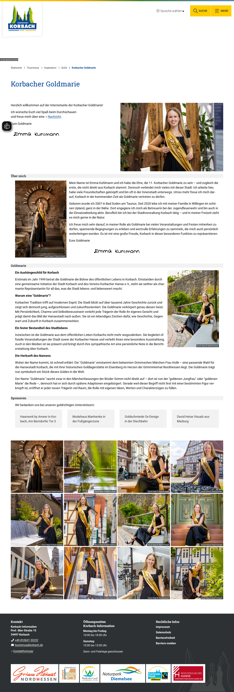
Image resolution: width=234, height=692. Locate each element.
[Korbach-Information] (44, 636)
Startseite (16, 67)
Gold (64, 67)
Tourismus (33, 67)
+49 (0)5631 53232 (24, 640)
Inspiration (50, 67)
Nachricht (54, 116)
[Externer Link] (34, 673)
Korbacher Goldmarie (84, 67)
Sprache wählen (171, 11)
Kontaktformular (23, 651)
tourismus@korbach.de (27, 645)
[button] (171, 137)
